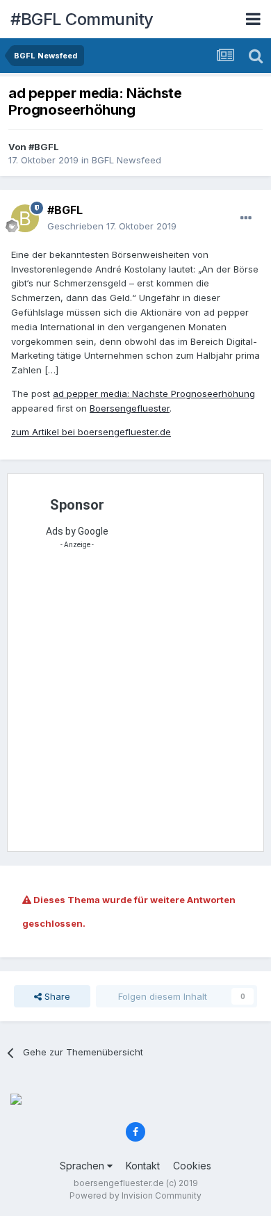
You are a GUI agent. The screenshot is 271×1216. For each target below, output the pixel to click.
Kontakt (143, 1166)
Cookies (192, 1166)
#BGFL (43, 146)
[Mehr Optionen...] (246, 218)
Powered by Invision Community (135, 1195)
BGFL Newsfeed (126, 159)
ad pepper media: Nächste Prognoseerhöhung (154, 393)
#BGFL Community (82, 19)
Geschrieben (111, 226)
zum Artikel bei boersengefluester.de (91, 431)
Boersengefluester (130, 408)
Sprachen (83, 1166)
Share (56, 996)
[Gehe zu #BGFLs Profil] (25, 218)
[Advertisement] (135, 704)
